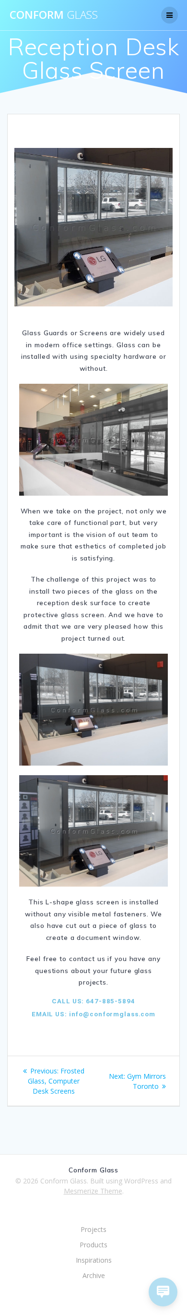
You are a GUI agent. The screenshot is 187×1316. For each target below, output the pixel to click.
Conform (54, 15)
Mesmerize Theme (93, 1190)
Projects (93, 1229)
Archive (93, 1275)
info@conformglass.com (111, 1014)
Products (93, 1244)
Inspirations (94, 1260)
